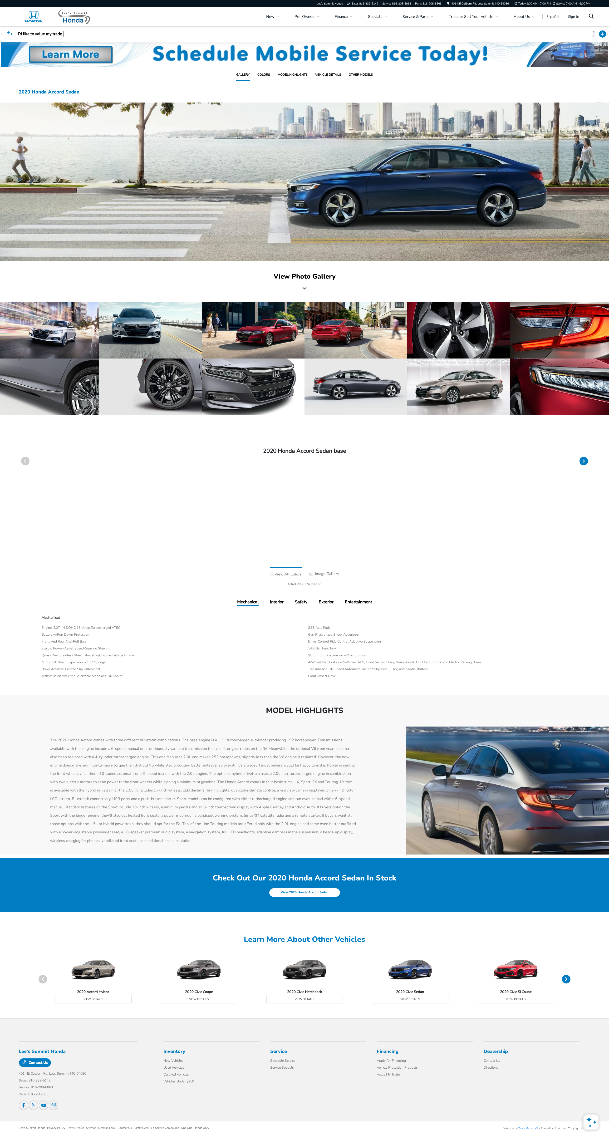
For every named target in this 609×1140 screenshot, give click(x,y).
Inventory (174, 1051)
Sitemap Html (107, 1128)
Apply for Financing (391, 1060)
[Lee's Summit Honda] (60, 16)
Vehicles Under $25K (178, 1081)
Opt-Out (186, 1128)
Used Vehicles (173, 1067)
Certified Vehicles (176, 1074)
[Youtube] (43, 1105)
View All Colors (288, 574)
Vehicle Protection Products (397, 1067)
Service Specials (282, 1067)
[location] (448, 3)
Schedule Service (282, 1060)
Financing (387, 1051)
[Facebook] (23, 1105)
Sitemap (91, 1128)
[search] (591, 17)
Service (278, 1051)
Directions (491, 1067)
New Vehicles (173, 1060)
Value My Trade (388, 1074)
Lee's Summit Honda (32, 1128)
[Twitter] (33, 1105)
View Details (93, 999)
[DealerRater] (53, 1105)
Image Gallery (326, 573)
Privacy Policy (56, 1128)
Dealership (496, 1051)
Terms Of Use (75, 1128)
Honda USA (201, 1128)
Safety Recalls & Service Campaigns (156, 1128)
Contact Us (38, 1062)
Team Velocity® (528, 1128)
